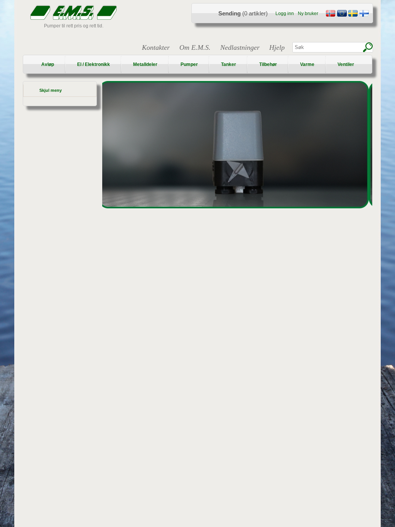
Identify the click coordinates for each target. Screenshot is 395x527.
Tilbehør (268, 64)
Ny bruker (308, 13)
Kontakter (156, 47)
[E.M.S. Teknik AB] (353, 14)
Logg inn (284, 13)
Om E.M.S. (195, 47)
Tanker (228, 64)
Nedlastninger (240, 47)
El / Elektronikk (93, 64)
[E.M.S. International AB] (341, 14)
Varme (307, 64)
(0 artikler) (243, 13)
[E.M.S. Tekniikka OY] (364, 14)
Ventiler (346, 64)
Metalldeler (145, 64)
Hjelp (277, 47)
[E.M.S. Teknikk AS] (330, 14)
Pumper (189, 64)
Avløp (47, 64)
